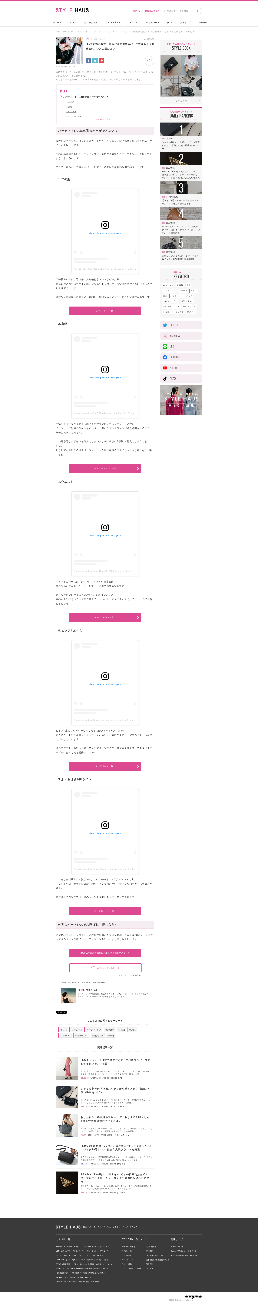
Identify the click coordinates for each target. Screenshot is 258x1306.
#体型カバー (97, 1035)
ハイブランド (189, 306)
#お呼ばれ (109, 1030)
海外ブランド (187, 301)
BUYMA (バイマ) (177, 1247)
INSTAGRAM (175, 335)
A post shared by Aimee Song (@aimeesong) (98, 869)
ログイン (137, 11)
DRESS (89, 38)
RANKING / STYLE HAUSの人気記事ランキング (73, 1277)
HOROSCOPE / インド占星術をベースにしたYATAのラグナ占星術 (80, 1273)
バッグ (174, 296)
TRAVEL (84, 1135)
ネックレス (168, 285)
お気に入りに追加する (108, 968)
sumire (121, 1107)
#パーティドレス (93, 1030)
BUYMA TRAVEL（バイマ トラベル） (184, 1251)
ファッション (82, 32)
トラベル (133, 22)
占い (169, 22)
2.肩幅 (69, 107)
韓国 (165, 296)
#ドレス (63, 1030)
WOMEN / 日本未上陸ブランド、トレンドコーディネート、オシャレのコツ (83, 1247)
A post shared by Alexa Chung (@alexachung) (99, 269)
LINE (172, 346)
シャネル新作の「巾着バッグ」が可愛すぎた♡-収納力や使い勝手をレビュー (181, 145)
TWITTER (174, 325)
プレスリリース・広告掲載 (132, 1268)
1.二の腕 (70, 102)
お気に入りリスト (153, 11)
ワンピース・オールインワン (117, 32)
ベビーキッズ (152, 22)
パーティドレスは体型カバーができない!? (85, 96)
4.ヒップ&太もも (74, 116)
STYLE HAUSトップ (64, 32)
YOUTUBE (174, 368)
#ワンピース (76, 1030)
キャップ (183, 290)
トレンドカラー (170, 301)
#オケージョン (81, 1035)
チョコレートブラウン (173, 312)
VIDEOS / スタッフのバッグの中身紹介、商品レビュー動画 (77, 1282)
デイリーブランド (171, 306)
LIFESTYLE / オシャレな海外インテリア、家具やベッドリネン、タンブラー (84, 1260)
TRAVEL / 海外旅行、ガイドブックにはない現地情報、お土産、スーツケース (84, 1264)
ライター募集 (127, 1264)
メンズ (73, 22)
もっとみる (181, 100)
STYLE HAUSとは (128, 1247)
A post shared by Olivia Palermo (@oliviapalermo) (101, 720)
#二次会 (121, 1030)
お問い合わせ (151, 1247)
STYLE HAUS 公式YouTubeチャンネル (185, 1255)
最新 (188, 285)
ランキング (185, 22)
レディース (56, 22)
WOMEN (165, 197)
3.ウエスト (71, 111)
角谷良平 (121, 1164)
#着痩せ (110, 1035)
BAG (82, 1106)
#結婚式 (132, 1030)
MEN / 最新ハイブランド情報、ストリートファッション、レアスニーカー (83, 1251)
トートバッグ (186, 296)
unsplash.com (69, 66)
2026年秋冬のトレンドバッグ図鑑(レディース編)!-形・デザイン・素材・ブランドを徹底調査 (181, 229)
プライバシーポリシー (154, 1255)
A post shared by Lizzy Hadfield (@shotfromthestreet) (103, 571)
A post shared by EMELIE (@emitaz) (93, 413)
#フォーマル (65, 1035)
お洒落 (180, 285)
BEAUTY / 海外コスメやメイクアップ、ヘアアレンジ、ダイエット (80, 1255)
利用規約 (149, 1251)
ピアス (194, 290)
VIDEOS (203, 22)
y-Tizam (125, 1135)
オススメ (191, 312)
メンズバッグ (169, 290)
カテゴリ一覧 (127, 1251)
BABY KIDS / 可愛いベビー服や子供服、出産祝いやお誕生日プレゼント (82, 1268)
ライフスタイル (113, 22)
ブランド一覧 (127, 1255)
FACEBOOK (174, 357)
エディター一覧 (127, 1260)
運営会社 (149, 1264)
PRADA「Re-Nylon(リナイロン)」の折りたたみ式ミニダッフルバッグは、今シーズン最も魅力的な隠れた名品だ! (181, 174)
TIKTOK (173, 378)
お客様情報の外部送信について (157, 1260)
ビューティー (91, 22)
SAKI (120, 1078)
